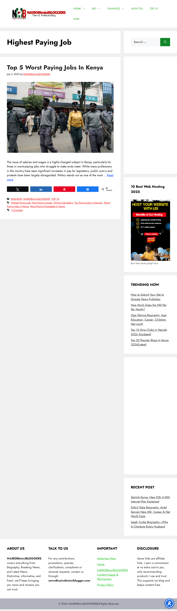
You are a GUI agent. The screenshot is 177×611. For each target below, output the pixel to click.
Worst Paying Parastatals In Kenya (47, 206)
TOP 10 (154, 9)
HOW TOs (137, 9)
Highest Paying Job (20, 202)
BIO (94, 9)
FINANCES (114, 9)
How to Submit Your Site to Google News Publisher (147, 297)
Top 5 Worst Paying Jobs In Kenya (55, 67)
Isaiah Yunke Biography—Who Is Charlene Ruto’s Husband (149, 524)
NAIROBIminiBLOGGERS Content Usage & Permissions (112, 574)
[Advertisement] (150, 115)
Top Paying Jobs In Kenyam (88, 202)
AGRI (76, 19)
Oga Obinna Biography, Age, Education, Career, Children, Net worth (149, 319)
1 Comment (17, 210)
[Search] (165, 42)
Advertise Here (106, 558)
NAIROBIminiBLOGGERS (36, 199)
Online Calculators (63, 202)
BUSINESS (16, 199)
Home (101, 564)
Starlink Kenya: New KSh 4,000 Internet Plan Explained (150, 499)
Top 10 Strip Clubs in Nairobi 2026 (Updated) (149, 332)
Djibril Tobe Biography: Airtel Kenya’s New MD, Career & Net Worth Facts (150, 511)
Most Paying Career (42, 202)
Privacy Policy (105, 585)
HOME (77, 9)
